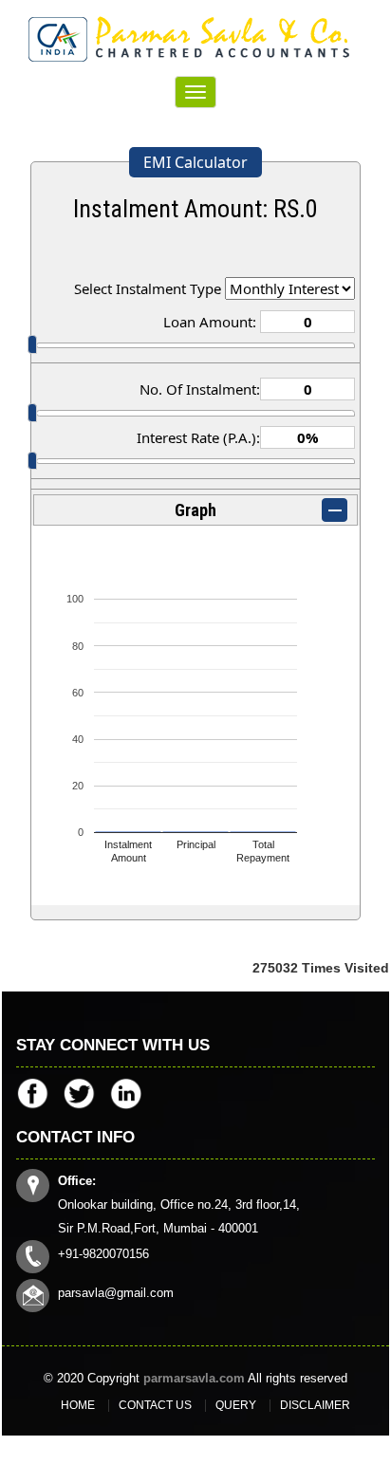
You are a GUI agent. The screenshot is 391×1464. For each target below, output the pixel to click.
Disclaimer (315, 1405)
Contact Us (155, 1405)
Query (235, 1405)
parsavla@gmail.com (116, 1293)
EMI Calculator (195, 162)
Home (78, 1405)
